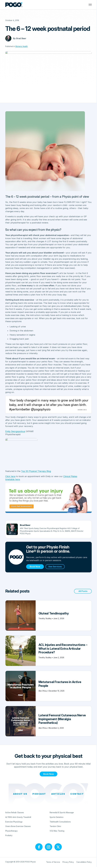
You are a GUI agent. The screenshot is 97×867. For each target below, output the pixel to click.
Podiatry (8, 835)
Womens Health (21, 46)
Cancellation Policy (84, 862)
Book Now (35, 566)
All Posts (82, 591)
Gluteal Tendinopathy (54, 613)
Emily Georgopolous (15, 431)
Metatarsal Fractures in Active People (60, 684)
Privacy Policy (68, 862)
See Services (55, 566)
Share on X (82, 410)
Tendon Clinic (55, 826)
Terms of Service (53, 862)
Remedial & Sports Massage (62, 812)
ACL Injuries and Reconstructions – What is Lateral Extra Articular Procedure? (63, 648)
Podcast (39, 794)
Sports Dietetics (56, 817)
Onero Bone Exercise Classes (18, 826)
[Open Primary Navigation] (90, 4)
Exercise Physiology (13, 822)
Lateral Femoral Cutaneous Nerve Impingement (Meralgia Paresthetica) (62, 719)
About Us (20, 794)
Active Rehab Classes (14, 812)
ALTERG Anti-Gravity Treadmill (18, 817)
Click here (10, 476)
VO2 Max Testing (57, 831)
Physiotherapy (11, 831)
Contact (77, 794)
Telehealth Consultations (60, 822)
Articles (58, 794)
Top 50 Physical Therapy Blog (36, 471)
